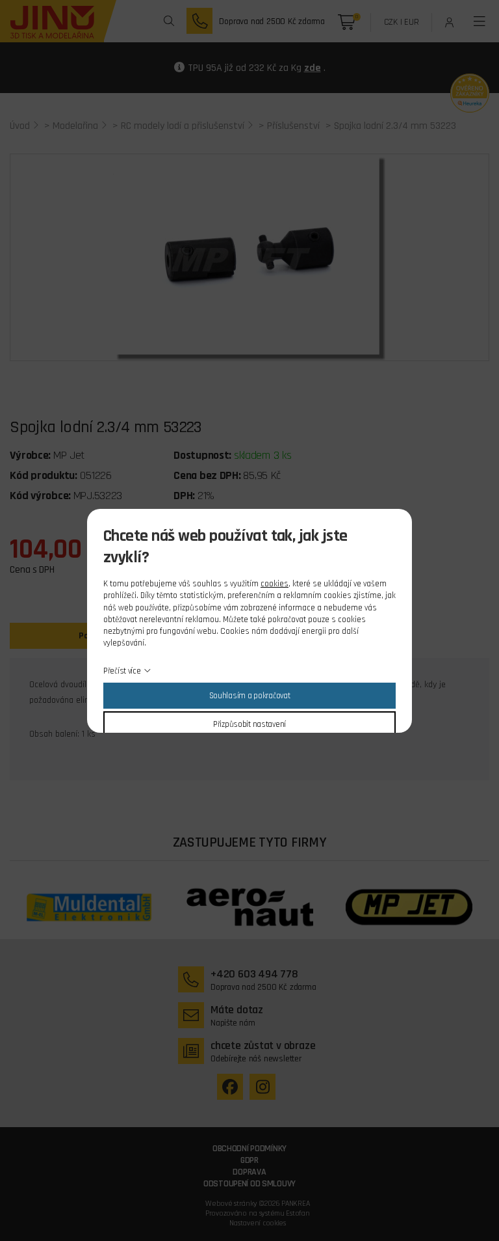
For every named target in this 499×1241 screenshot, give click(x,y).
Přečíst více (122, 671)
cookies (274, 584)
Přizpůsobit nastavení (249, 724)
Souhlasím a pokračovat (249, 695)
